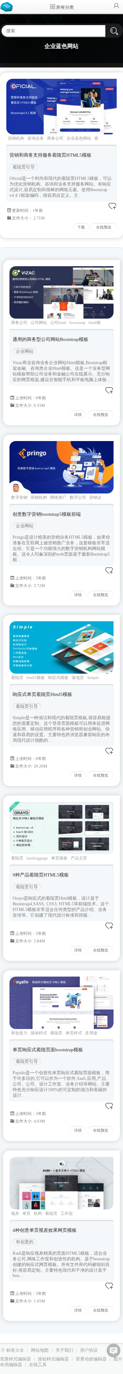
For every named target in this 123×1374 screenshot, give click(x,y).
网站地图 (40, 1350)
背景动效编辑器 (91, 1359)
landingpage (37, 858)
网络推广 (58, 497)
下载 (81, 227)
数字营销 (19, 497)
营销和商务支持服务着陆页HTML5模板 (50, 155)
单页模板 (59, 858)
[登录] (116, 6)
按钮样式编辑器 (53, 1359)
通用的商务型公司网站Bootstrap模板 (50, 339)
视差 (15, 1213)
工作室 (67, 1213)
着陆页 (17, 677)
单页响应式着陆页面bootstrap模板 (48, 1049)
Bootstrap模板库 (8, 6)
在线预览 (103, 227)
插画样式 (39, 1033)
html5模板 (35, 677)
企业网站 (24, 351)
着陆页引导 (24, 167)
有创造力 (19, 1033)
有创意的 (24, 1242)
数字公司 (78, 497)
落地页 (78, 677)
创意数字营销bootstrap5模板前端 (47, 514)
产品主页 (79, 858)
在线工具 (38, 1364)
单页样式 (74, 1033)
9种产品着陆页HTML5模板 (41, 874)
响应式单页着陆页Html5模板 (42, 694)
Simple (93, 677)
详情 (78, 414)
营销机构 (16, 138)
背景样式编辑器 (15, 1359)
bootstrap (77, 322)
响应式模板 (58, 677)
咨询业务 (35, 138)
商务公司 (55, 138)
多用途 (91, 1033)
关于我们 (64, 1350)
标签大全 (15, 1350)
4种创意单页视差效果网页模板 (45, 1230)
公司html (58, 322)
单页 (26, 1213)
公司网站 (39, 322)
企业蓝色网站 (79, 138)
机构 (38, 1213)
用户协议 (89, 1350)
